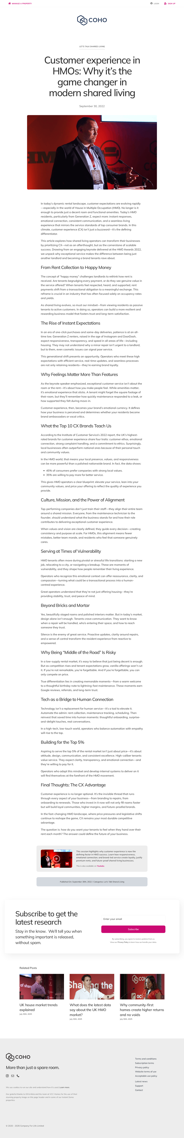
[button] (22, 997)
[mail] (12, 1076)
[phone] (18, 1076)
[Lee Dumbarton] (56, 851)
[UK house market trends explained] (42, 986)
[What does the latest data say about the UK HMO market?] (92, 986)
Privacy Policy (123, 942)
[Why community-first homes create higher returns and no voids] (142, 986)
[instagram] (7, 1076)
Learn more (64, 1087)
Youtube (100, 866)
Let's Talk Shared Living (92, 46)
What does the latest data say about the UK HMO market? (90, 1010)
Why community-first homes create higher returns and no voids (142, 1010)
